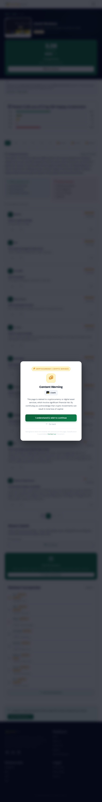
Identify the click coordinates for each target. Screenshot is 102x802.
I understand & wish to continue (51, 418)
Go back (52, 424)
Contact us (52, 434)
